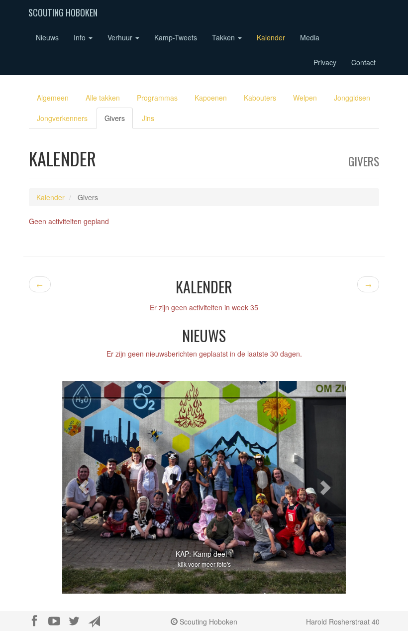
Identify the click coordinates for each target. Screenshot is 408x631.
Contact (363, 62)
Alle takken (103, 98)
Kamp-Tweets (175, 37)
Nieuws (47, 37)
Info (81, 37)
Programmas (157, 98)
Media (309, 37)
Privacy (324, 62)
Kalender (271, 37)
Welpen (305, 98)
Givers (114, 118)
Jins (148, 118)
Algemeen (53, 98)
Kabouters (260, 98)
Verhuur (120, 37)
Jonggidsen (352, 98)
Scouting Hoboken (63, 12)
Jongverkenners (62, 118)
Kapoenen (211, 98)
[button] (83, 487)
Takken (224, 37)
